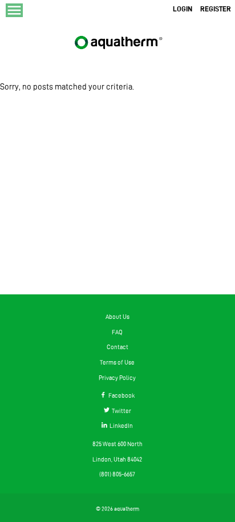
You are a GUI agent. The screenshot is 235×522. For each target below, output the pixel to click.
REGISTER (215, 9)
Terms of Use (117, 362)
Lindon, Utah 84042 (117, 459)
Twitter (120, 410)
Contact (117, 346)
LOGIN (182, 9)
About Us (117, 316)
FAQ (117, 332)
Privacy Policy (117, 377)
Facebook (120, 395)
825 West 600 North (117, 443)
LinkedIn (120, 425)
